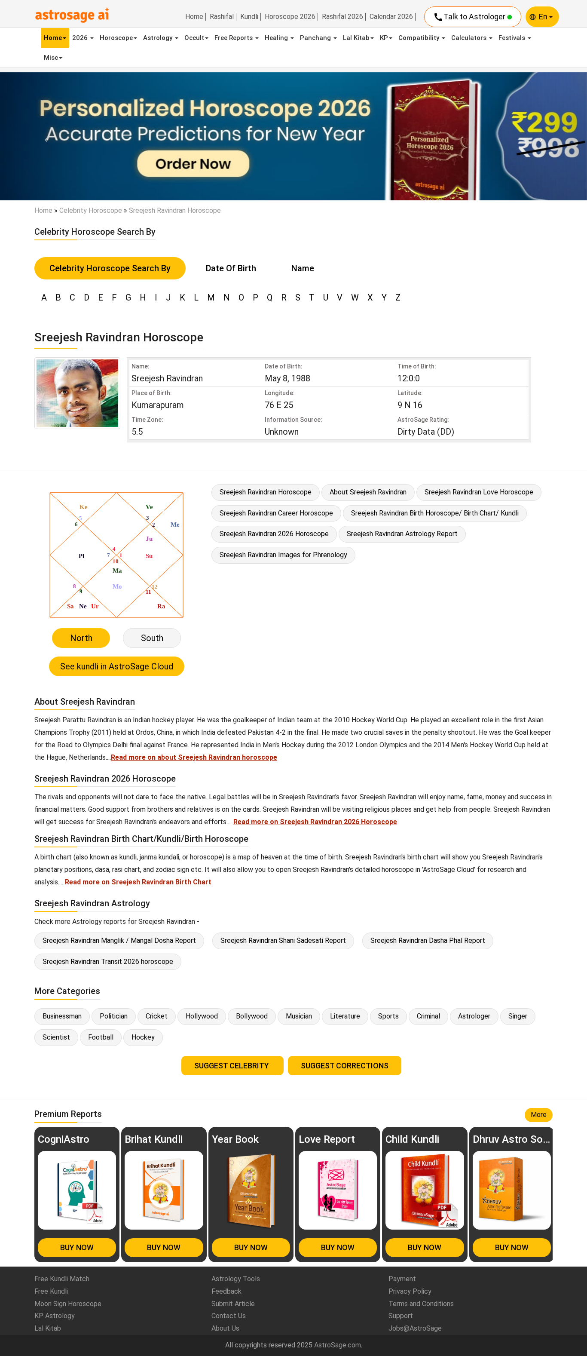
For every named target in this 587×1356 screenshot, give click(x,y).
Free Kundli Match (61, 1279)
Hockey (143, 1037)
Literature (345, 1016)
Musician (299, 1016)
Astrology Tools (235, 1279)
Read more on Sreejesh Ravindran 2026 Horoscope (315, 822)
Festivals (512, 38)
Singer (517, 1016)
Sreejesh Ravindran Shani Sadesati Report (283, 940)
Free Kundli (51, 1291)
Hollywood (202, 1016)
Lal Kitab (356, 38)
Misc (51, 57)
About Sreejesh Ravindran (368, 492)
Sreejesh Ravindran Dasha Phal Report (427, 940)
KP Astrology (54, 1316)
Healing (277, 38)
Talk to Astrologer (470, 17)
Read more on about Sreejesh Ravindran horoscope (194, 757)
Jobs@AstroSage (415, 1328)
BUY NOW (77, 1247)
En (544, 16)
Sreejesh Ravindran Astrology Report (402, 534)
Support (400, 1316)
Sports (388, 1016)
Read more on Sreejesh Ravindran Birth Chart (138, 882)
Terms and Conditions (421, 1304)
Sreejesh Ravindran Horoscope (266, 492)
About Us (225, 1328)
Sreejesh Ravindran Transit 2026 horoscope (108, 961)
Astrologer (474, 1016)
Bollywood (252, 1016)
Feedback (226, 1291)
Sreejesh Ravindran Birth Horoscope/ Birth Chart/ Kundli (435, 513)
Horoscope (116, 38)
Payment (402, 1279)
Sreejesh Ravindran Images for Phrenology (283, 555)
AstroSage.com (337, 1345)
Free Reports (234, 38)
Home (194, 17)
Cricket (157, 1016)
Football (100, 1037)
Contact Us (228, 1316)
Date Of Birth (231, 268)
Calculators (469, 38)
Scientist (56, 1037)
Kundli (249, 17)
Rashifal (222, 17)
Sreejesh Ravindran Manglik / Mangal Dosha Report (119, 940)
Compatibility (419, 38)
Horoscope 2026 (290, 17)
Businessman (62, 1016)
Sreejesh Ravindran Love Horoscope (479, 492)
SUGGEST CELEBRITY (232, 1065)
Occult (194, 38)
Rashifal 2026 (342, 17)
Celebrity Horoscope (90, 210)
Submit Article (233, 1304)
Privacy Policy (409, 1291)
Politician (114, 1016)
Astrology (158, 38)
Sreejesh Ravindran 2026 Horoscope (274, 534)
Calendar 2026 (391, 17)
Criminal (428, 1016)
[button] (44, 136)
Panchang (316, 38)
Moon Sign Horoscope (67, 1304)
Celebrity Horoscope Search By (110, 268)
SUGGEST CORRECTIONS (344, 1065)
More (539, 1115)
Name (302, 268)
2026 (80, 38)
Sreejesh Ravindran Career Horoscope (276, 513)
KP (384, 38)
